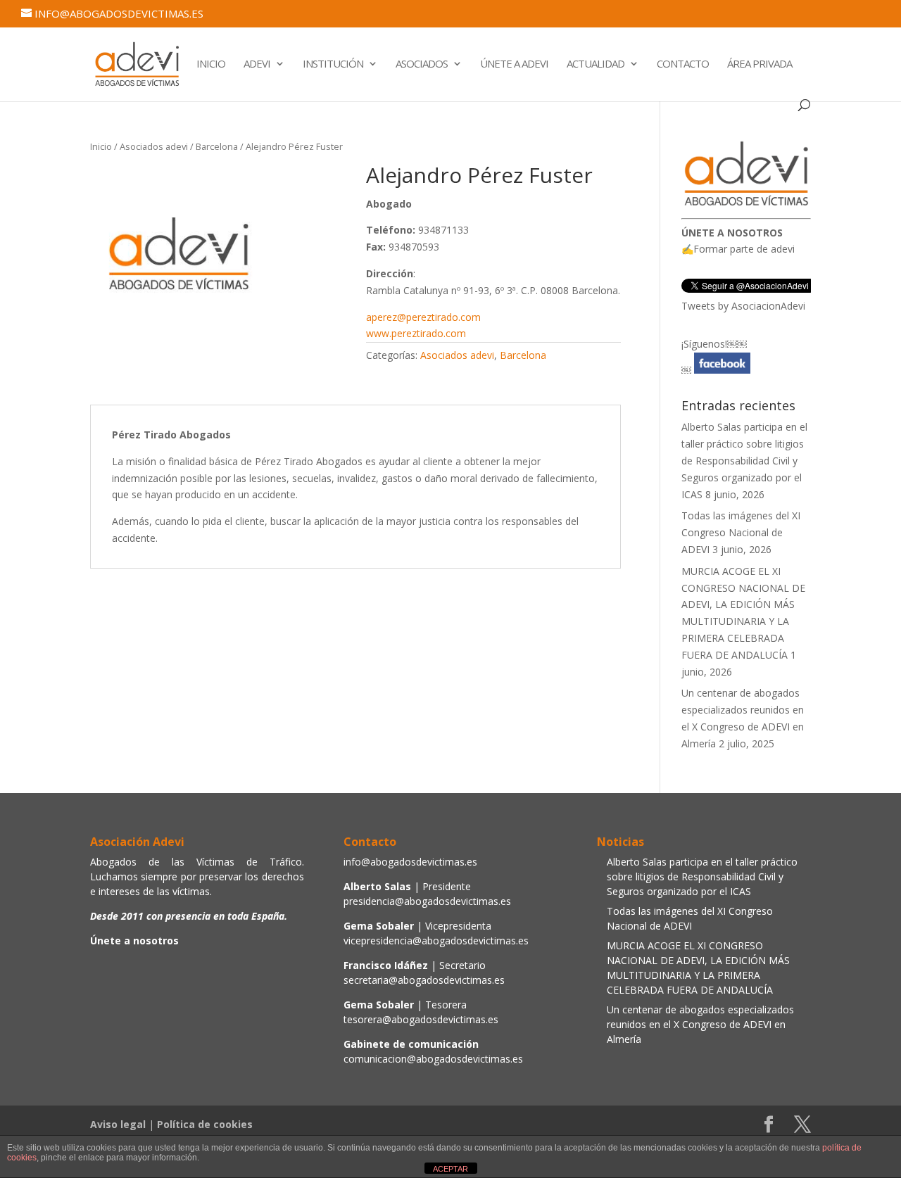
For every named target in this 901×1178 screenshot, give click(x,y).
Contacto (683, 64)
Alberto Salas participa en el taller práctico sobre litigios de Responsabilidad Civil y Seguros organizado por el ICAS (744, 460)
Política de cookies (205, 1124)
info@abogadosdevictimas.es (410, 861)
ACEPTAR (450, 1169)
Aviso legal (118, 1124)
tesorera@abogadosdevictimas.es (421, 1019)
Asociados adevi (154, 146)
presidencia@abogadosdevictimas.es (427, 901)
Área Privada (759, 64)
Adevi (257, 64)
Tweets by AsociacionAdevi (743, 305)
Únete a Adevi (514, 64)
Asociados (422, 64)
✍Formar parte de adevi (738, 248)
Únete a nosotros (134, 940)
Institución (333, 64)
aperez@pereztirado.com (423, 317)
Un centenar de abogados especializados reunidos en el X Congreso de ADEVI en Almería (700, 1024)
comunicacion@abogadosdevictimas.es (433, 1058)
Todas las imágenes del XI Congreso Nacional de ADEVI (740, 532)
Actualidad (595, 64)
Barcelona (217, 146)
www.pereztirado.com (416, 333)
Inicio (210, 64)
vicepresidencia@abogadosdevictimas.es (436, 940)
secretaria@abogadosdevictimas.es (424, 980)
